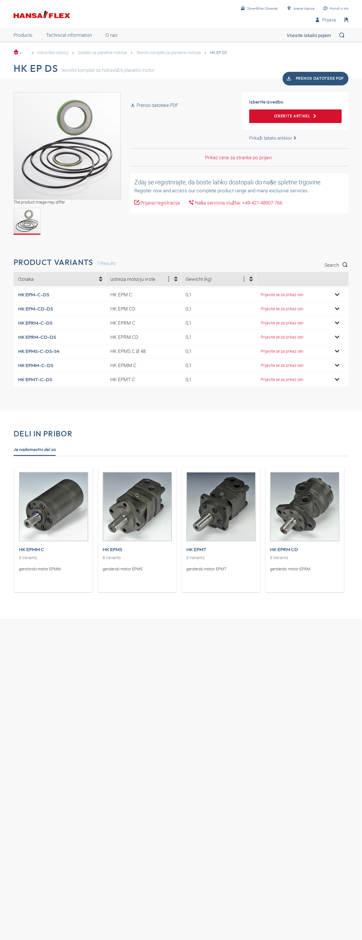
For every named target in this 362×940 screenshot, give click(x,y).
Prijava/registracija (159, 202)
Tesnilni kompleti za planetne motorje (168, 52)
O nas (111, 35)
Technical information (69, 35)
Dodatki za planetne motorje (102, 52)
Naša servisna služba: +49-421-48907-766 (238, 202)
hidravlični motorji (52, 52)
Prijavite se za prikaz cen (282, 294)
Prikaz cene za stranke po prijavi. (239, 157)
